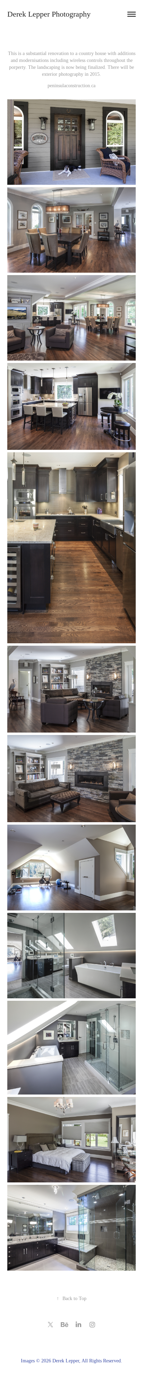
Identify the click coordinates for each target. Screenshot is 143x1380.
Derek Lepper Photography (49, 14)
